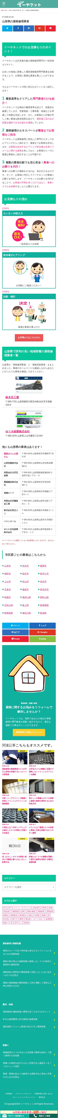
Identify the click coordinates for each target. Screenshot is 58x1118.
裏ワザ (14, 919)
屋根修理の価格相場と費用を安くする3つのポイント (27, 1012)
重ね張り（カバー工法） (34, 919)
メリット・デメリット (22, 908)
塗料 (23, 911)
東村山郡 (26, 597)
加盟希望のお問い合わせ (43, 1094)
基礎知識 (15, 911)
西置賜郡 (8, 613)
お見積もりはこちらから (29, 337)
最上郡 (25, 605)
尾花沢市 (44, 589)
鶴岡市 (43, 566)
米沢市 (25, 566)
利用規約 (9, 1094)
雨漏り (5, 923)
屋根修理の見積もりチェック (29, 732)
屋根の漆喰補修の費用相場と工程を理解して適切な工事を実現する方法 (27, 984)
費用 (21, 919)
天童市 (7, 589)
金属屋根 (49, 919)
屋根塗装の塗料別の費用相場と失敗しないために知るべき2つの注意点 (27, 973)
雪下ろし (18, 923)
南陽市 (7, 597)
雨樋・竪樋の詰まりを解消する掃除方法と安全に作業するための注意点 (27, 1075)
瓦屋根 (37, 915)
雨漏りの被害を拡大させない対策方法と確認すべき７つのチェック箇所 (27, 1064)
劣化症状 (6, 911)
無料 (30, 915)
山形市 (7, 566)
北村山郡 (8, 605)
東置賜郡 (44, 605)
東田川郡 (26, 613)
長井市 (43, 581)
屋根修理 (41, 911)
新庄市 (25, 574)
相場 (43, 915)
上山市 (7, 581)
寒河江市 (44, 574)
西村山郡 (44, 597)
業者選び (23, 915)
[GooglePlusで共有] (40, 28)
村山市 (25, 581)
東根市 (25, 589)
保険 (50, 908)
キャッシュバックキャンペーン (24, 1097)
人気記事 (35, 908)
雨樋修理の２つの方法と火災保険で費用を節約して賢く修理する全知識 (27, 1054)
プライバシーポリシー (23, 1094)
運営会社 (42, 1097)
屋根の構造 (31, 911)
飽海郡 (43, 613)
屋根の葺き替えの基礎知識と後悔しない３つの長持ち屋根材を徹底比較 (27, 963)
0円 (4, 908)
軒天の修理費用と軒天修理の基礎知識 (20, 1019)
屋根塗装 (50, 911)
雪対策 (26, 923)
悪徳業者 (14, 915)
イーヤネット (27, 1104)
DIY (9, 908)
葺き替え (6, 919)
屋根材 (5, 915)
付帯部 (43, 908)
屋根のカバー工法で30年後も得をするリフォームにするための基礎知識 (27, 952)
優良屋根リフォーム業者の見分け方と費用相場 (24, 1027)
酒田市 (7, 574)
